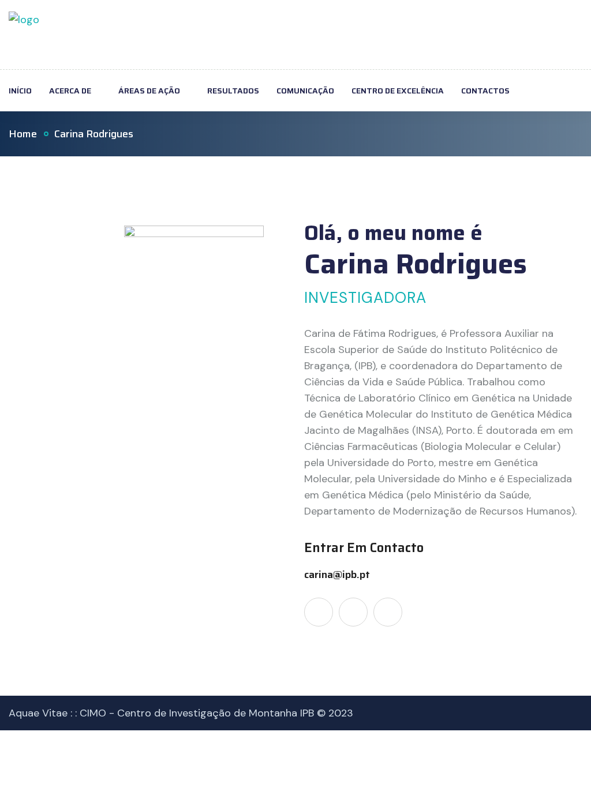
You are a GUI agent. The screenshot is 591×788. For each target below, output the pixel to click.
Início (20, 90)
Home (23, 134)
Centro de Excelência (397, 90)
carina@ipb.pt (337, 574)
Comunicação (305, 90)
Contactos (485, 90)
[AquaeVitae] (24, 34)
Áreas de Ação (149, 90)
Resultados (233, 90)
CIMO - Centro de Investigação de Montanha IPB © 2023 (216, 713)
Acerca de (70, 90)
